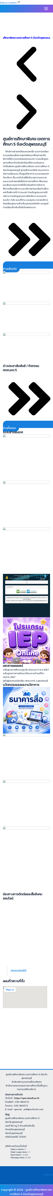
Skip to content (8, 2)
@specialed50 (18, 970)
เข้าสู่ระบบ (48, 1174)
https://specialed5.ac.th (26, 1098)
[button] (26, 65)
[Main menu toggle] (46, 8)
